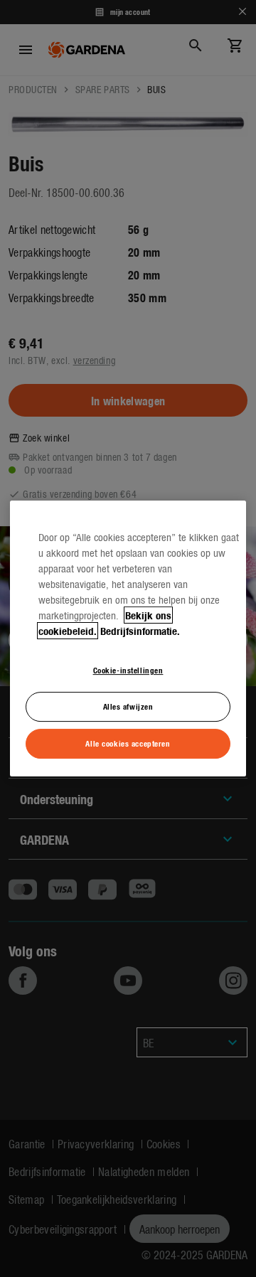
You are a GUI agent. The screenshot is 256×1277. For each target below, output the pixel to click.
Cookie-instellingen (128, 669)
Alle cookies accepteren (127, 743)
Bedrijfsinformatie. (140, 631)
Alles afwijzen (128, 706)
